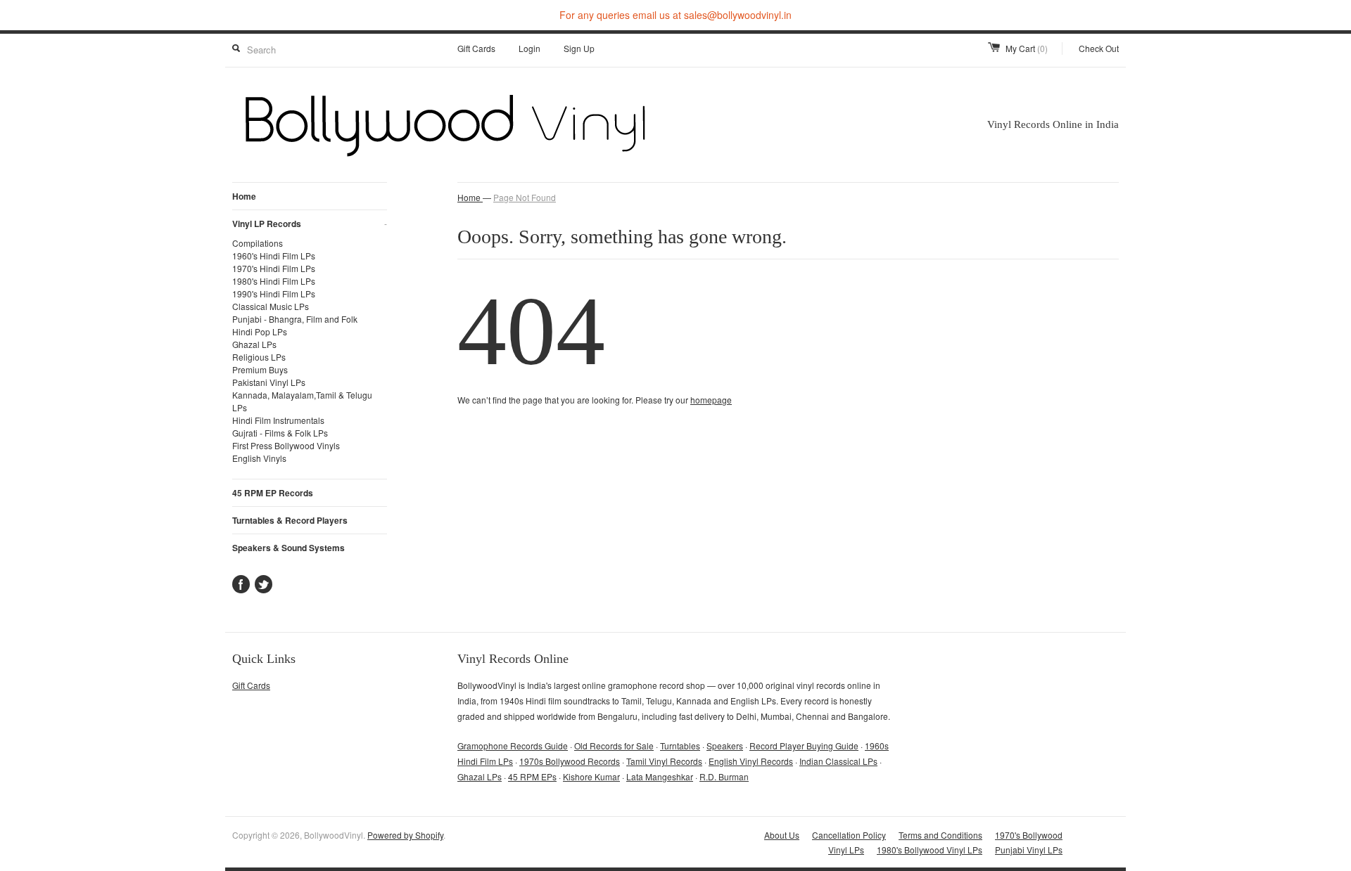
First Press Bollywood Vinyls (286, 445)
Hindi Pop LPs (259, 331)
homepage (711, 400)
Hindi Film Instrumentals (278, 420)
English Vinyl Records (751, 761)
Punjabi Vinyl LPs (1029, 850)
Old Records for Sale (614, 745)
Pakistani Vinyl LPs (268, 382)
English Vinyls (259, 458)
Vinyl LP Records (309, 223)
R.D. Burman (724, 776)
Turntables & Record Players (290, 520)
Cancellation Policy (849, 835)
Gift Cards (476, 48)
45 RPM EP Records (272, 492)
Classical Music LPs (270, 306)
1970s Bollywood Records (569, 761)
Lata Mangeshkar (659, 776)
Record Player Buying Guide (803, 745)
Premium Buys (260, 369)
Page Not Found (524, 197)
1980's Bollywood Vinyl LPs (929, 850)
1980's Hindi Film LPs (273, 281)
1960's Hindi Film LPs (273, 256)
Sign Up (579, 48)
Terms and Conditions (940, 835)
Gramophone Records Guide (512, 745)
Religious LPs (259, 357)
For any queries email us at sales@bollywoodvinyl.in (675, 15)
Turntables (680, 745)
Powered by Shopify (405, 835)
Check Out (1099, 48)
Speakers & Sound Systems (288, 547)
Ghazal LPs (254, 344)
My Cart (1027, 48)
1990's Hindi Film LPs (273, 293)
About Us (781, 835)
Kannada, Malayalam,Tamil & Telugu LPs (302, 401)
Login (529, 48)
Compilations (257, 243)
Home (244, 196)
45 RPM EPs (532, 776)
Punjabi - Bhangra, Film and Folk (294, 319)
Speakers (724, 745)
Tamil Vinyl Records (664, 761)
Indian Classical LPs (838, 761)
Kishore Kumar (591, 776)
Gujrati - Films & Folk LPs (280, 433)
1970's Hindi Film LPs (273, 268)
